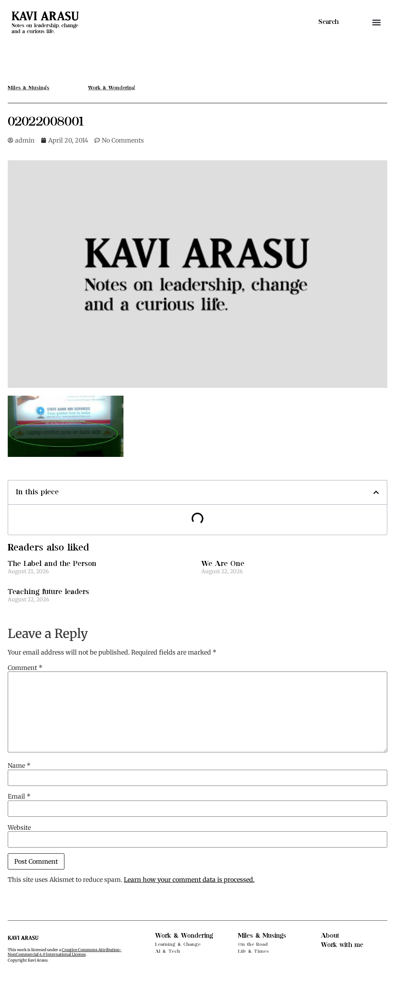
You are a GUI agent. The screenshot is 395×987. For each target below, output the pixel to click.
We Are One (222, 564)
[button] (376, 22)
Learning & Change (178, 944)
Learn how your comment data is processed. (189, 879)
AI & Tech (167, 951)
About (330, 935)
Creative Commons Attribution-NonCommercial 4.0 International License (65, 952)
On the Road (253, 944)
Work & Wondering (184, 935)
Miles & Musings (262, 935)
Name (19, 765)
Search (328, 21)
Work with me (342, 945)
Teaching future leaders (48, 592)
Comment (25, 668)
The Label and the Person (52, 564)
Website (19, 827)
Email (19, 796)
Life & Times (253, 951)
